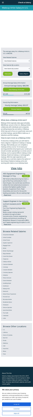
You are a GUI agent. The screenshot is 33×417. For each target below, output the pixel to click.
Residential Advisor (7, 302)
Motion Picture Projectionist (9, 294)
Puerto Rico (5, 348)
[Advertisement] (16, 27)
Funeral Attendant (7, 280)
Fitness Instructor (7, 278)
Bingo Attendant (7, 253)
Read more (7, 195)
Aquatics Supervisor (7, 243)
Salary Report (24, 74)
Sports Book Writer (7, 310)
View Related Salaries (10, 57)
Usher (4, 318)
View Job (26, 176)
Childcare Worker (7, 261)
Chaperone (5, 259)
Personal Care (6, 296)
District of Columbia (7, 335)
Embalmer (5, 275)
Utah (4, 346)
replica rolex (25, 364)
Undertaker (5, 315)
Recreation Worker (7, 299)
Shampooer (6, 305)
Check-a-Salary (24, 2)
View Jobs (8, 74)
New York (5, 338)
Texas (4, 354)
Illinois (4, 351)
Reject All (16, 413)
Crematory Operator (8, 272)
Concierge (5, 267)
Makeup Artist (6, 288)
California (5, 332)
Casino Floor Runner (8, 256)
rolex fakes (10, 364)
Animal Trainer (6, 240)
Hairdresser (6, 286)
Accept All (16, 404)
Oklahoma (5, 343)
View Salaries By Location (11, 65)
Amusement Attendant (8, 234)
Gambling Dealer (7, 283)
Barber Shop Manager (8, 251)
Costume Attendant (7, 269)
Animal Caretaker (7, 237)
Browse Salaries (16, 109)
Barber (4, 248)
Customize (16, 409)
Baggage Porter (6, 245)
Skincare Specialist (7, 307)
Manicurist (5, 291)
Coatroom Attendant (8, 264)
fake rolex (3, 364)
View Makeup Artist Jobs (16, 90)
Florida (4, 340)
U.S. (4, 329)
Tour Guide (5, 313)
